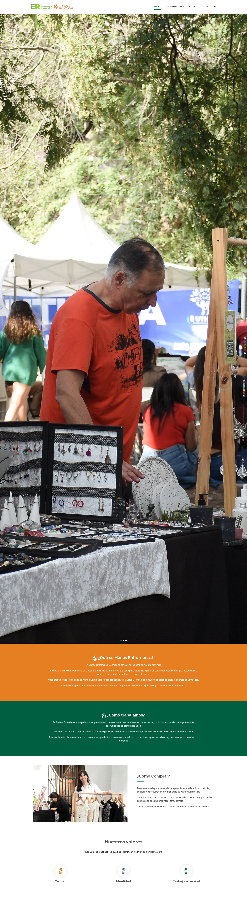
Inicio (157, 6)
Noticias (211, 6)
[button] (18, 329)
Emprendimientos (175, 6)
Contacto (195, 6)
